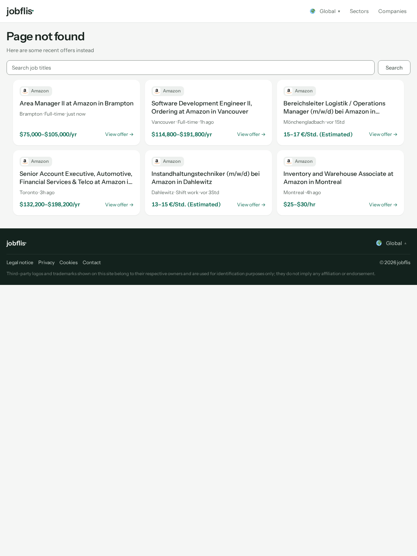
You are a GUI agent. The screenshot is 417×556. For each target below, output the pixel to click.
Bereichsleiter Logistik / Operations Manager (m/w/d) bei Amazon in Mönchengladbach (334, 107)
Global (330, 11)
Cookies (68, 262)
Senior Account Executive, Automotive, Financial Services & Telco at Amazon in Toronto (76, 178)
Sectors (359, 11)
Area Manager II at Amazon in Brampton (77, 103)
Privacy (46, 262)
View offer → (119, 134)
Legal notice (20, 262)
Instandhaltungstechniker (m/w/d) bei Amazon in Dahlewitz (205, 178)
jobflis (20, 11)
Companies (392, 11)
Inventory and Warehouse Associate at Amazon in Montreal (338, 178)
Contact (92, 262)
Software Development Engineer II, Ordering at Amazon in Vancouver (201, 107)
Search (394, 67)
